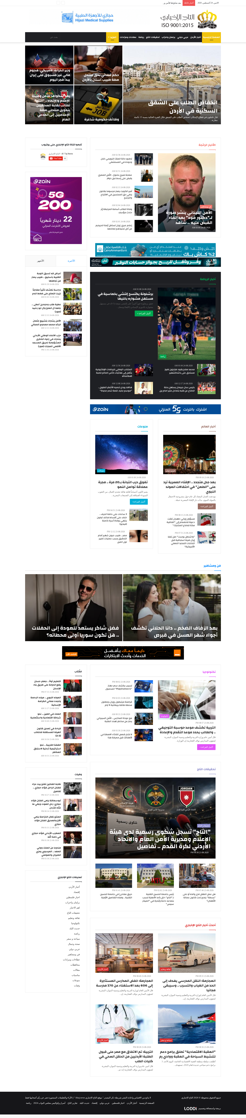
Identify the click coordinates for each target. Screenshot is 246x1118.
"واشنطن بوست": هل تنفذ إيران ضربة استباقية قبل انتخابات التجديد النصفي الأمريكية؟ (181, 542)
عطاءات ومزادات (128, 37)
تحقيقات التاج (153, 37)
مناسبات (76, 975)
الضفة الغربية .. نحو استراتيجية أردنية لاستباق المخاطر (47, 748)
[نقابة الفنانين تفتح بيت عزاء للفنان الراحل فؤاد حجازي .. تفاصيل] (72, 788)
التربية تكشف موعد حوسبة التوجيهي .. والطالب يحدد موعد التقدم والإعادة (187, 729)
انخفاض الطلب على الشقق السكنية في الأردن (183, 106)
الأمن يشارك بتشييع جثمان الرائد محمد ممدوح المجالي (46, 323)
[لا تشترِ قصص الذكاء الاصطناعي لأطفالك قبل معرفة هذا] (144, 735)
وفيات (77, 985)
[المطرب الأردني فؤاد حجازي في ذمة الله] (72, 837)
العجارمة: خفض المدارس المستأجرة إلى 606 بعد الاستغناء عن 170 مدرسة (124, 983)
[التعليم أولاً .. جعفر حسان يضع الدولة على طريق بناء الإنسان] (72, 686)
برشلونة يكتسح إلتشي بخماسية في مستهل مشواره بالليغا (125, 296)
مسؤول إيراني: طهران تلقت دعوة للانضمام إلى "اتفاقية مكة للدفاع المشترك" (181, 522)
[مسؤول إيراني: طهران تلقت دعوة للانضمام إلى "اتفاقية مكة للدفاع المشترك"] (206, 519)
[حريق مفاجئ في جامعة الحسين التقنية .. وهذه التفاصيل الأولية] (113, 876)
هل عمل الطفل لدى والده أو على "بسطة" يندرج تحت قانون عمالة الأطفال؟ (199, 897)
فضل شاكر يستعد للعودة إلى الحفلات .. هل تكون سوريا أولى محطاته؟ (75, 631)
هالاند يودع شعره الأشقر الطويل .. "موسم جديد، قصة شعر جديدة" (115, 389)
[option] (123, 85)
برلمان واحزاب (168, 37)
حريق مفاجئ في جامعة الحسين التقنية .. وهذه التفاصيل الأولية (116, 896)
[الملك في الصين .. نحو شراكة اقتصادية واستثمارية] (72, 718)
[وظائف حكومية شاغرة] (98, 104)
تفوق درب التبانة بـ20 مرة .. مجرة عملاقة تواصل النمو (123, 484)
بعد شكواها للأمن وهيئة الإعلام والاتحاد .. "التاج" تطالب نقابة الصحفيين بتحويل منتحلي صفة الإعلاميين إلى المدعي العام (128, 3)
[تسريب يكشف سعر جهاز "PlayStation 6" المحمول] (144, 686)
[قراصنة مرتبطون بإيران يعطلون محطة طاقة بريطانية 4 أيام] (144, 702)
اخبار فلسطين (73, 897)
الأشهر (40, 260)
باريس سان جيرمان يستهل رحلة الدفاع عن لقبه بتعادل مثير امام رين (177, 389)
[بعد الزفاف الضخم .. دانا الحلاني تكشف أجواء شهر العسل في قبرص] (172, 607)
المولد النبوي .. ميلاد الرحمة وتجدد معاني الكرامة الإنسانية (45, 701)
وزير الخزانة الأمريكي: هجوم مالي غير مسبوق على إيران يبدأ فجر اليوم (49, 75)
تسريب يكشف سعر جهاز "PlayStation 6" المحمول (118, 687)
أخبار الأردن (195, 37)
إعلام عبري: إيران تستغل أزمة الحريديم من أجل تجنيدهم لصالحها (114, 227)
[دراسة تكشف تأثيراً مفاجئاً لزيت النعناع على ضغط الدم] (72, 294)
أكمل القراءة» (206, 506)
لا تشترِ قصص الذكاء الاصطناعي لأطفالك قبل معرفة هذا (116, 736)
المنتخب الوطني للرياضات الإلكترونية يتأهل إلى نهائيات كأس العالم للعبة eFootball (114, 372)
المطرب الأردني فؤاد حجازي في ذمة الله (46, 835)
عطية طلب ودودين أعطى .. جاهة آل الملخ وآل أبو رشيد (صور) (46, 308)
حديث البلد (74, 928)
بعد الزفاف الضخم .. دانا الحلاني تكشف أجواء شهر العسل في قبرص (174, 631)
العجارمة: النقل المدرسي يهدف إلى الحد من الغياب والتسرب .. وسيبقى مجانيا (189, 985)
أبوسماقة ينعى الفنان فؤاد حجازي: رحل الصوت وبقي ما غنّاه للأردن (46, 804)
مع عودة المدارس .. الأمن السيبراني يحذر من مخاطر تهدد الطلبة (114, 720)
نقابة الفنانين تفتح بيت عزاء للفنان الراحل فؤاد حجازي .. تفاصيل (46, 788)
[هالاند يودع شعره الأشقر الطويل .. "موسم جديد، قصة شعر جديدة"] (144, 388)
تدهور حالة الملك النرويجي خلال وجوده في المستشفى (116, 160)
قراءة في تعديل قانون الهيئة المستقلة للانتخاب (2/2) (47, 732)
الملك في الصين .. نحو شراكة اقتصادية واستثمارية (45, 716)
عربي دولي (182, 37)
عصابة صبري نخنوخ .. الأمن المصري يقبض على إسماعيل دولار (115, 177)
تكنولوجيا (75, 923)
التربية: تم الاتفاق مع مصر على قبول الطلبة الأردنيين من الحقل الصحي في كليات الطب (126, 1056)
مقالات (76, 970)
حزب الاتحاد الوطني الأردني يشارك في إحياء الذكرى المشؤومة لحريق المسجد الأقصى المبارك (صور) (46, 341)
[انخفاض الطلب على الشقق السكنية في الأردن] (172, 85)
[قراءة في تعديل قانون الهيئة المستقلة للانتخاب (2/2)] (72, 733)
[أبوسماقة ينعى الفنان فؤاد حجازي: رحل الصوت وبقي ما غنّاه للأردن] (72, 805)
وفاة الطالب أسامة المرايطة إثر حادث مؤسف (116, 211)
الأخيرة (71, 260)
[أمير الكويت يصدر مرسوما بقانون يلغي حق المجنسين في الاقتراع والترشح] (144, 192)
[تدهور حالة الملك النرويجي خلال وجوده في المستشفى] (144, 159)
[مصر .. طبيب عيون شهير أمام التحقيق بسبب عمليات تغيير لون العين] (138, 536)
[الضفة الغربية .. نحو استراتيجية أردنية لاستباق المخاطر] (72, 749)
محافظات (75, 965)
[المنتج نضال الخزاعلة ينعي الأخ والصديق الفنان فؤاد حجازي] (72, 821)
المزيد (113, 37)
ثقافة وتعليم (74, 918)
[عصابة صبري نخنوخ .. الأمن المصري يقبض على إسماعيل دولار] (147, 176)
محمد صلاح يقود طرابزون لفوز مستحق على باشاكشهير (180, 371)
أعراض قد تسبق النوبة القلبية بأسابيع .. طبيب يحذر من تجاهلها (46, 277)
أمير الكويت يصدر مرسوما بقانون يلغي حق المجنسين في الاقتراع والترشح (115, 194)
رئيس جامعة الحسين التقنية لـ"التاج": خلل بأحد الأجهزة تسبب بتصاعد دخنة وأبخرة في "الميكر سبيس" (158, 899)
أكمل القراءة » (144, 313)
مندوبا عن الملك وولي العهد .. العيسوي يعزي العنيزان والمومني (48, 851)
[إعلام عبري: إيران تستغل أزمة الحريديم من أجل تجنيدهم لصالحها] (144, 226)
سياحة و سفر (73, 939)
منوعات (76, 980)
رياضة (141, 37)
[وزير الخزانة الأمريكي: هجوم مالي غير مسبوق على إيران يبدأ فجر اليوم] (49, 65)
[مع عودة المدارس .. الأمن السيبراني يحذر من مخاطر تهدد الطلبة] (144, 719)
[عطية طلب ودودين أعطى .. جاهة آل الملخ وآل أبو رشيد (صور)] (72, 309)
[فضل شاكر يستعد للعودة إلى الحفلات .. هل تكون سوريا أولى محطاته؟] (73, 607)
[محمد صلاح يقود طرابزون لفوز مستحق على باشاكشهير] (206, 370)
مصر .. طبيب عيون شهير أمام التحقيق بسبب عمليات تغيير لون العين (112, 538)
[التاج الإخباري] (190, 19)
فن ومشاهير (74, 954)
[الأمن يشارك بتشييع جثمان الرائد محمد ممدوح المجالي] (72, 325)
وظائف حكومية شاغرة (101, 119)
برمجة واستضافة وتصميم (209, 1108)
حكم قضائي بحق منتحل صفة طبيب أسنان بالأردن (100, 77)
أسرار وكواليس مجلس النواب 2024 (49, 1103)
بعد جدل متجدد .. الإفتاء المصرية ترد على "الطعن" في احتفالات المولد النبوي (189, 487)
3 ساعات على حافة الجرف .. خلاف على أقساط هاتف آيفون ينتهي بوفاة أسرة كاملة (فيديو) (112, 519)
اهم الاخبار (75, 907)
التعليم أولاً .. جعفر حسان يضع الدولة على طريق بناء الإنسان (47, 685)
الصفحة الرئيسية (211, 37)
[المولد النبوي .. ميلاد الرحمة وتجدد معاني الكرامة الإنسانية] (72, 702)
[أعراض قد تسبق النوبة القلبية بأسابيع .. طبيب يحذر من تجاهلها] (72, 278)
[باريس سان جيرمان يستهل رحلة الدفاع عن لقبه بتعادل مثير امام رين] (207, 388)
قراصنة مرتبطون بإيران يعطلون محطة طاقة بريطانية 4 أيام (116, 703)
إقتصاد (77, 892)
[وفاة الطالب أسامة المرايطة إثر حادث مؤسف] (144, 210)
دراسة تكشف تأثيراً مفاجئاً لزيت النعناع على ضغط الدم (46, 292)
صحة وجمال (74, 944)
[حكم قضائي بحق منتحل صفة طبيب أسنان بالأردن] (98, 65)
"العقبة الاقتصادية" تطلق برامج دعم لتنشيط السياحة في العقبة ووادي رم (187, 1054)
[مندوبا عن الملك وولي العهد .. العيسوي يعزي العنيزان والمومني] (72, 852)
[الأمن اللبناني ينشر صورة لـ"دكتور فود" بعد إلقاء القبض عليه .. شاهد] (187, 192)
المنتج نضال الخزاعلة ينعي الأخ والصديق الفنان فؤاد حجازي (47, 820)
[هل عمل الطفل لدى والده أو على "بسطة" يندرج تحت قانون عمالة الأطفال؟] (197, 876)
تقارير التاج (72, 1103)
